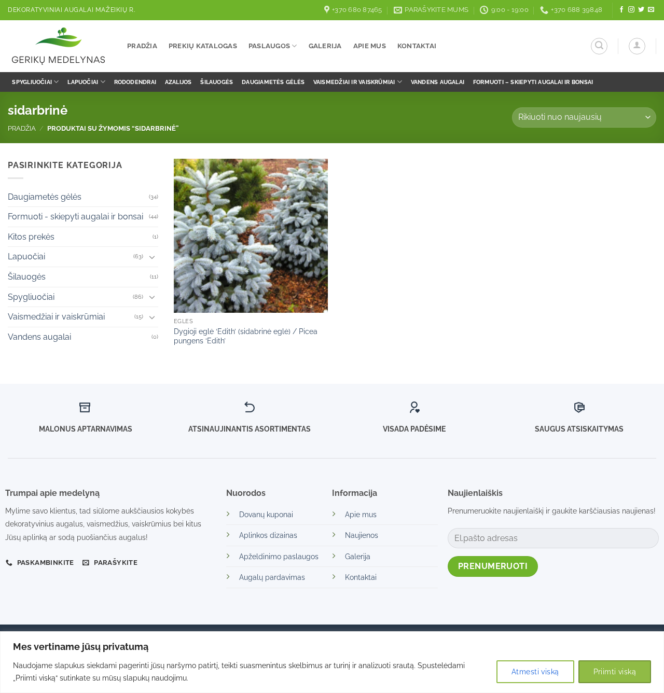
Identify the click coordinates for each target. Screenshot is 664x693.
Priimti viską (614, 672)
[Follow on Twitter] (641, 9)
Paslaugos (269, 46)
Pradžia (142, 46)
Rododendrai (135, 82)
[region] (332, 662)
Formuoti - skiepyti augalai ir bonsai (75, 216)
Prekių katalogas (203, 46)
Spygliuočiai (32, 82)
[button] (599, 46)
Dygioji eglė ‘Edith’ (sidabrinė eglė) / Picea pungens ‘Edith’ (245, 336)
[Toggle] (152, 257)
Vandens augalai (437, 82)
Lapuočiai (82, 82)
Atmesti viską (535, 672)
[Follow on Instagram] (631, 9)
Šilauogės (216, 82)
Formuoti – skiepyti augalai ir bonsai (533, 82)
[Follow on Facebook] (621, 9)
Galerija (325, 46)
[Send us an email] (651, 9)
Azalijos (178, 82)
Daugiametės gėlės (273, 82)
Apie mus (369, 46)
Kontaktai (416, 46)
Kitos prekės (31, 237)
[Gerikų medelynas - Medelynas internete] (60, 46)
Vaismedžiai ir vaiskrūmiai (354, 82)
